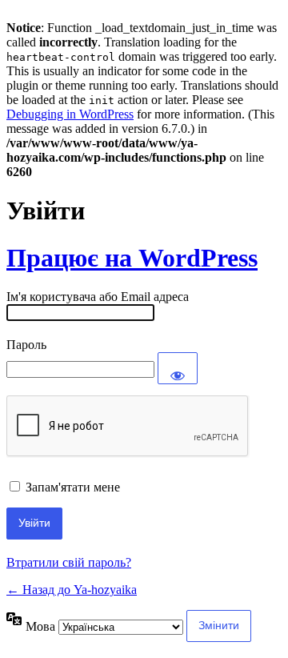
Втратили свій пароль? (68, 562)
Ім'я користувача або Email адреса (97, 296)
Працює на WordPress (132, 257)
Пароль (26, 344)
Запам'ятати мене (73, 487)
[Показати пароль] (178, 368)
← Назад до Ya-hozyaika (71, 589)
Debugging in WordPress (70, 114)
